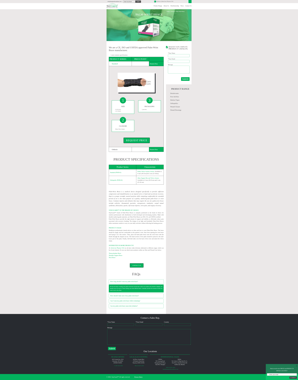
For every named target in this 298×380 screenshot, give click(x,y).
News (182, 6)
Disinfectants (174, 93)
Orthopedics (174, 103)
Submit (185, 79)
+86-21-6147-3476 (170, 367)
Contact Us (188, 6)
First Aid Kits (174, 97)
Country (166, 322)
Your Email (139, 322)
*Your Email (171, 59)
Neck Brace (112, 257)
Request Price (136, 140)
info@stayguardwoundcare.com (170, 369)
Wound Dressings (175, 110)
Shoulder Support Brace (115, 255)
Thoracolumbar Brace (115, 253)
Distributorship (174, 6)
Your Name (111, 322)
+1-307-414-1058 (118, 365)
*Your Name (171, 53)
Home (168, 11)
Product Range (158, 6)
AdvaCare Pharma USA (167, 1)
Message (170, 64)
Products (173, 11)
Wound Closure (175, 107)
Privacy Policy (138, 377)
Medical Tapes (174, 100)
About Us (166, 6)
